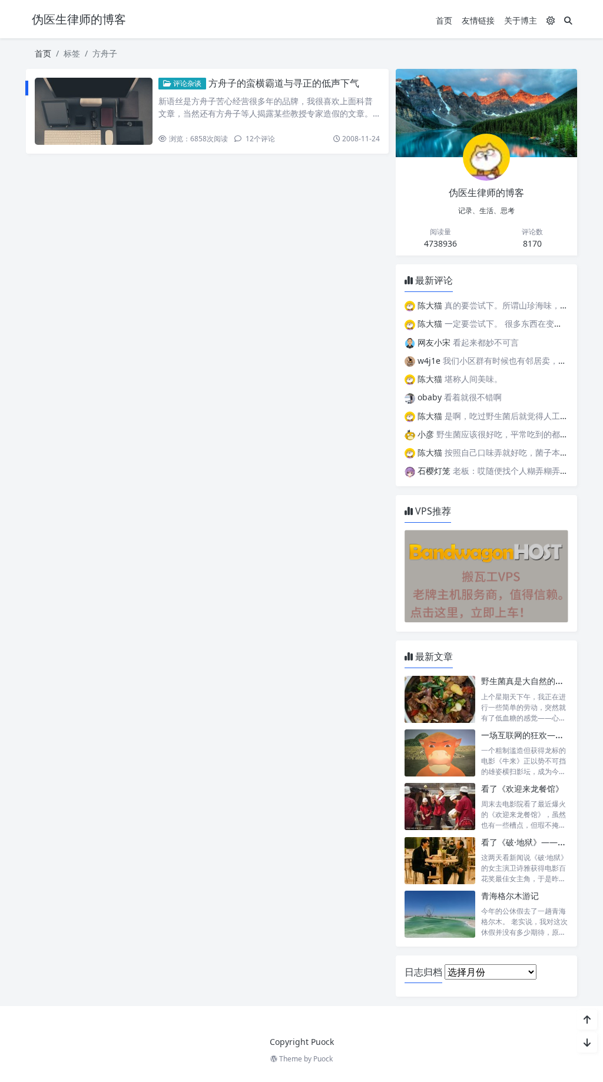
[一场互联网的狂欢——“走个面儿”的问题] (440, 753)
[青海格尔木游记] (440, 914)
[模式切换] (550, 20)
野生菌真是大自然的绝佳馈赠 (534, 680)
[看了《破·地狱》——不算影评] (440, 860)
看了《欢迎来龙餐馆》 (522, 788)
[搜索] (568, 20)
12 (259, 139)
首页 (444, 20)
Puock (323, 1059)
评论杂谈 (186, 83)
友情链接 (478, 20)
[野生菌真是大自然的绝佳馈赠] (440, 699)
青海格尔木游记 (510, 895)
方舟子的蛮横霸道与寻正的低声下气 (283, 83)
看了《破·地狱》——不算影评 (536, 842)
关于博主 (520, 20)
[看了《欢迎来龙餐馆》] (440, 807)
